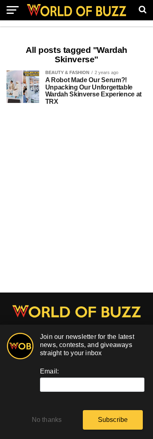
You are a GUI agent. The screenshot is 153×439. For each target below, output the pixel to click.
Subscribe (113, 419)
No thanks (47, 419)
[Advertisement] (76, 203)
